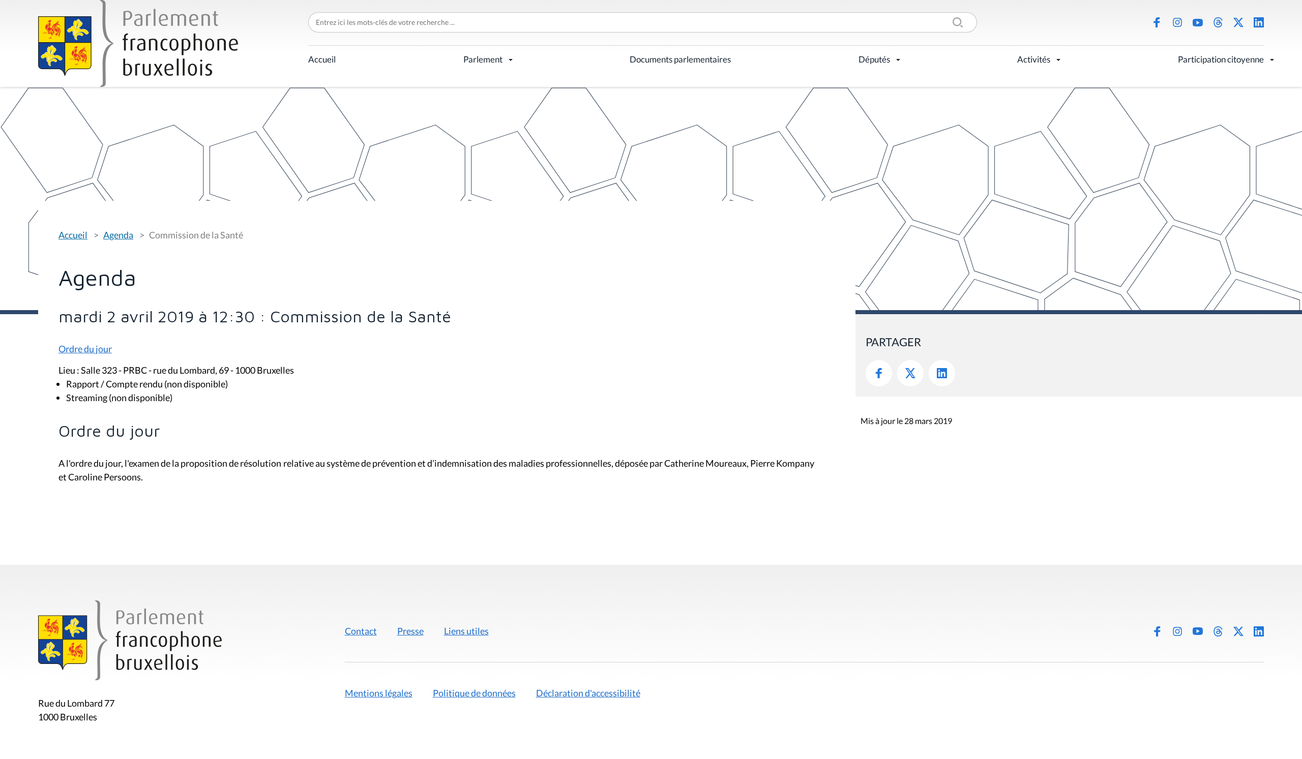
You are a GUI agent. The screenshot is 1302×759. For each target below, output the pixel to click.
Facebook (1157, 22)
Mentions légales (378, 693)
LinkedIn (1259, 22)
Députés (874, 59)
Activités (1033, 59)
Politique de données (474, 693)
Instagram (1177, 22)
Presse (410, 630)
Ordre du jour (85, 348)
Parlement (482, 59)
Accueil (322, 59)
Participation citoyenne (1221, 59)
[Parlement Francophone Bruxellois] (138, 43)
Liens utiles (466, 630)
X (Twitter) (1238, 22)
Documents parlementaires (680, 59)
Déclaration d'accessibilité (588, 693)
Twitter (910, 373)
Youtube (1198, 22)
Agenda (118, 234)
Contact (361, 630)
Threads (1218, 22)
